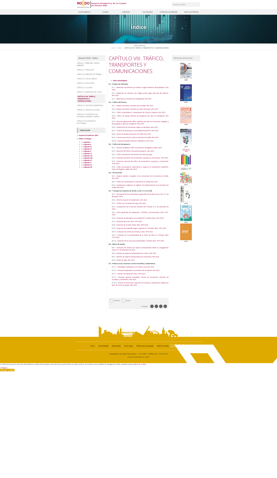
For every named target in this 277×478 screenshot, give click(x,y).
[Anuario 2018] (186, 156)
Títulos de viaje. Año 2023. (125, 260)
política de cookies (139, 364)
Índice (120, 48)
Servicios (126, 12)
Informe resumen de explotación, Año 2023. (131, 200)
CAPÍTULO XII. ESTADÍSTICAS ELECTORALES (86, 122)
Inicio (113, 48)
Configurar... (4, 368)
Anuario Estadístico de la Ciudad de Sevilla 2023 (108, 4)
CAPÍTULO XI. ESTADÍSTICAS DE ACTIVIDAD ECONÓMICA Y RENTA (88, 115)
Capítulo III (87, 147)
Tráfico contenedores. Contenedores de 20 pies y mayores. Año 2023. (140, 112)
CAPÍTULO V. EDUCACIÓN (85, 83)
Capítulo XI (87, 165)
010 (156, 354)
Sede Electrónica (191, 12)
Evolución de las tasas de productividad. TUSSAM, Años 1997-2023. (140, 241)
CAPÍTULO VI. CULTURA (84, 88)
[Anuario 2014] (186, 232)
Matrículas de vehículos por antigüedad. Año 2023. (134, 99)
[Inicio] (83, 4)
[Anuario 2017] (186, 175)
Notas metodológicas (120, 81)
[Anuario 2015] (186, 213)
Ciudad (105, 12)
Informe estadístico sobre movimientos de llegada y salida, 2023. (139, 148)
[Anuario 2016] (186, 194)
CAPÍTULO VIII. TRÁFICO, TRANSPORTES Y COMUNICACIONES (86, 98)
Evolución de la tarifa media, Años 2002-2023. (132, 225)
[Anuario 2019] (186, 137)
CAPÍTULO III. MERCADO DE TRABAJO (89, 74)
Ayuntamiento (85, 12)
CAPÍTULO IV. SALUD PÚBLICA (87, 79)
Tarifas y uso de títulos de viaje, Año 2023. (131, 203)
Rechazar (4, 370)
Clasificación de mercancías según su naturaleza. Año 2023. (137, 127)
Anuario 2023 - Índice (88, 58)
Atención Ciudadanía (169, 12)
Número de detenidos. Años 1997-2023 (131, 274)
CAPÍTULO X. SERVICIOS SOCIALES (88, 110)
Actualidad (148, 12)
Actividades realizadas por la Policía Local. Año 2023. (136, 267)
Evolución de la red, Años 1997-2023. (129, 221)
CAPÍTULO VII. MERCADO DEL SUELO (89, 92)
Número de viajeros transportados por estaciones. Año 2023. (137, 257)
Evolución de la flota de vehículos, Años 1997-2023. (135, 232)
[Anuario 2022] (186, 70)
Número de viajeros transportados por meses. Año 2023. (136, 253)
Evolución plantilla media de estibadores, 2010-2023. (135, 141)
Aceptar (11, 370)
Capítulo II (87, 144)
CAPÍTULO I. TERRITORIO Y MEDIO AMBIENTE (88, 64)
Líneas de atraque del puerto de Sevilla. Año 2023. (133, 134)
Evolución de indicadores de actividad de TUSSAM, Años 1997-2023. (140, 218)
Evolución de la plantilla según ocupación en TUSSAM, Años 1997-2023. (141, 228)
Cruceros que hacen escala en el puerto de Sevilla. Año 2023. (137, 137)
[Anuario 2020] (186, 115)
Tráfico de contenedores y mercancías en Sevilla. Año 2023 (137, 182)
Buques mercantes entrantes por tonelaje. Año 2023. (135, 106)
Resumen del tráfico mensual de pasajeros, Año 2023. (135, 151)
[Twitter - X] (175, 345)
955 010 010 (163, 354)
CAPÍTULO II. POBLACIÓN (85, 70)
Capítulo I (87, 142)
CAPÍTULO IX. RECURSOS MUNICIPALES (90, 105)
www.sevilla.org (139, 45)
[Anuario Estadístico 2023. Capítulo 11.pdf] (82, 165)
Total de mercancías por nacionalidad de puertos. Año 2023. (137, 131)
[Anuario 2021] (186, 92)
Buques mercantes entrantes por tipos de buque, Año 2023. (137, 109)
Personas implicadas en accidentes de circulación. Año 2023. (139, 270)
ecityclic (147, 357)
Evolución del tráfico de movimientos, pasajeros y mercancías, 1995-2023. (142, 158)
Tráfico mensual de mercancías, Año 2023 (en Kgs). (134, 154)
